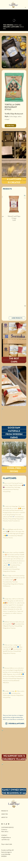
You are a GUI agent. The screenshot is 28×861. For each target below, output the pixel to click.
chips (14, 361)
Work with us (4, 831)
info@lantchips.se (6, 837)
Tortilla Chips (10, 125)
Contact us (4, 829)
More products (17, 318)
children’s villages (14, 759)
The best (14, 358)
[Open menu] (25, 7)
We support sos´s (14, 755)
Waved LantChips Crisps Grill (14, 218)
